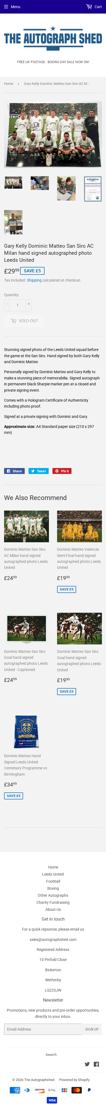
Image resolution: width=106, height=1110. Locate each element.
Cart (98, 7)
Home (8, 84)
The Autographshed (39, 1080)
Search (51, 1055)
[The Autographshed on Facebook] (96, 1065)
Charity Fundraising (53, 902)
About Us (53, 909)
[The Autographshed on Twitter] (87, 1065)
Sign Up (91, 1029)
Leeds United (53, 874)
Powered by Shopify (74, 1080)
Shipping (34, 280)
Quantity (11, 295)
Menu (15, 7)
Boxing (53, 888)
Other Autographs (53, 895)
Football (53, 881)
